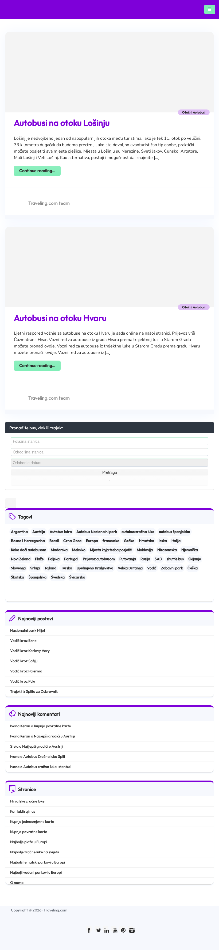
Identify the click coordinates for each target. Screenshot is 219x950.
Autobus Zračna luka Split (44, 756)
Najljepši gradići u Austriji (54, 736)
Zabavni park (172, 568)
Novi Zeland (20, 559)
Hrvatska (146, 540)
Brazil (54, 540)
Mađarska (59, 549)
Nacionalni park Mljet (27, 630)
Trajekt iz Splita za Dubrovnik (34, 691)
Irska (163, 540)
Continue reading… (37, 170)
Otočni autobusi (193, 112)
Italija (176, 540)
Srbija (35, 568)
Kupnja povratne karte (52, 726)
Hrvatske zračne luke (27, 801)
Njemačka (189, 549)
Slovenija (18, 568)
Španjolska (37, 577)
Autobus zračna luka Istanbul (47, 766)
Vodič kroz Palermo (26, 671)
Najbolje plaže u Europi (28, 841)
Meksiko (78, 549)
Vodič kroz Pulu (22, 681)
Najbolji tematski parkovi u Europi (37, 862)
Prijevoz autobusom (99, 559)
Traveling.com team (49, 203)
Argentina (19, 531)
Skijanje (194, 559)
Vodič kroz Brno (23, 640)
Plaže (39, 559)
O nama (17, 882)
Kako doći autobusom (28, 549)
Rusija (145, 559)
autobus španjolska (174, 531)
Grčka (129, 540)
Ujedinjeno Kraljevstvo (95, 568)
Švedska (58, 577)
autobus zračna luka (138, 531)
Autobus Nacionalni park (96, 531)
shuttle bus (175, 559)
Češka (192, 568)
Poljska (54, 559)
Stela (14, 746)
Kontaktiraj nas (22, 811)
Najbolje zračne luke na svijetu (34, 852)
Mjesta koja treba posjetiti (111, 549)
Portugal (71, 559)
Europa (92, 540)
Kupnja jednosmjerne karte (32, 821)
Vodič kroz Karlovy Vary (30, 650)
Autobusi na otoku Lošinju (62, 122)
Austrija (38, 531)
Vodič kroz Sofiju (23, 660)
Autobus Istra (61, 531)
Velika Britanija (130, 568)
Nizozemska (167, 549)
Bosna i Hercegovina (28, 540)
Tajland (50, 568)
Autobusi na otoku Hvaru (60, 317)
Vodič (152, 568)
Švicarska (77, 577)
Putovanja (127, 559)
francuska (111, 540)
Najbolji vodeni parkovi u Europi (36, 872)
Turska (66, 568)
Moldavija (145, 549)
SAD (158, 559)
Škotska (17, 577)
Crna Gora (72, 540)
